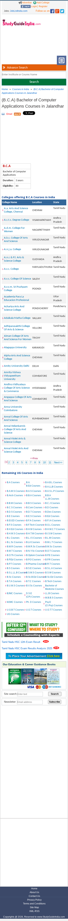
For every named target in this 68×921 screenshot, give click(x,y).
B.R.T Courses (52, 564)
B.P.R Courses (52, 559)
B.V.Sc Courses (34, 585)
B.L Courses (13, 538)
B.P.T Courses (14, 564)
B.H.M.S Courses (15, 533)
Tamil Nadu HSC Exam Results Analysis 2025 (27, 648)
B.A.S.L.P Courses (54, 491)
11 (50, 462)
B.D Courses (51, 507)
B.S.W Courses (53, 572)
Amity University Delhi (16, 366)
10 (44, 462)
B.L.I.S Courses (34, 538)
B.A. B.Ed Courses (33, 484)
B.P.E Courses (52, 555)
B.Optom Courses (34, 555)
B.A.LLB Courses (54, 486)
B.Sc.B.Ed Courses (34, 577)
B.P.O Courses (33, 559)
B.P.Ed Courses (15, 559)
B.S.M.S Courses (34, 572)
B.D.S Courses (14, 512)
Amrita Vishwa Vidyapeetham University (12, 376)
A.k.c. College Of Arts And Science (16, 239)
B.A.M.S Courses (15, 491)
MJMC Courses (15, 602)
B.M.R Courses (14, 546)
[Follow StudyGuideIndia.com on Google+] (57, 10)
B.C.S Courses (14, 507)
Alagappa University (15, 347)
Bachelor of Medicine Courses (54, 587)
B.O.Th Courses (15, 555)
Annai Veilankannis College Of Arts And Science (15, 429)
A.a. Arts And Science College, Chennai (16, 210)
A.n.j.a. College (12, 249)
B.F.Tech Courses (34, 525)
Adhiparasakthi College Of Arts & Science (17, 328)
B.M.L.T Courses (53, 542)
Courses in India (20, 89)
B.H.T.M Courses (34, 533)
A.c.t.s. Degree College (16, 220)
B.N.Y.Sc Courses (34, 551)
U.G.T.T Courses (53, 609)
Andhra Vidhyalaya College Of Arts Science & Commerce (17, 388)
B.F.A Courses (33, 520)
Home (5, 89)
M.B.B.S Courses (54, 597)
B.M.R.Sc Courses (34, 546)
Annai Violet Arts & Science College (15, 440)
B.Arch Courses (15, 495)
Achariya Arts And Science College (14, 308)
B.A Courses (13, 482)
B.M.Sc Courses (53, 546)
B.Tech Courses (53, 581)
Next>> (58, 462)
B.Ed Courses (52, 516)
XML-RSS (34, 911)
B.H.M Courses (34, 529)
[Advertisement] (14, 44)
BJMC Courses (14, 593)
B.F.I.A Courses (53, 520)
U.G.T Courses (33, 609)
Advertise (27, 2)
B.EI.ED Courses (15, 520)
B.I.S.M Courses (53, 533)
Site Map (34, 907)
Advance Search (17, 67)
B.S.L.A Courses (53, 568)
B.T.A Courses (14, 581)
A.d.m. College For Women (14, 230)
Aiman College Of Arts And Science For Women (17, 338)
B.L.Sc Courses (15, 542)
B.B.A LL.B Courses (52, 497)
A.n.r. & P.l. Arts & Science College (14, 259)
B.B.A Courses (33, 495)
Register (43, 6)
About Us (34, 892)
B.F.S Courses (14, 525)
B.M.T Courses (14, 551)
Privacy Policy (34, 900)
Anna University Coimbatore (13, 409)
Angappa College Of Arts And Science (18, 399)
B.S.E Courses (33, 568)
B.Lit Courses (33, 542)
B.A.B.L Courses (53, 482)
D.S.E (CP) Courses (33, 595)
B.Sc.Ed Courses (54, 577)
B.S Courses (13, 568)
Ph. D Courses (33, 602)
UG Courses (13, 614)
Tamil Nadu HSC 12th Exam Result (21, 642)
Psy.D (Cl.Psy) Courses (54, 604)
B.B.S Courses (33, 503)
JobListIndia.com (18, 11)
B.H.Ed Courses (15, 529)
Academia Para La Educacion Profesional (16, 298)
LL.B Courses (52, 593)
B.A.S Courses (33, 491)
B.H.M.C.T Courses (54, 529)
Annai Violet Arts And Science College (16, 450)
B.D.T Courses (33, 512)
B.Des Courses (53, 512)
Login (34, 6)
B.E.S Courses (33, 516)
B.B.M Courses (14, 503)
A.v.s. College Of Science (17, 278)
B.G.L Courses (52, 525)
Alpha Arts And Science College (17, 357)
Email (9, 114)
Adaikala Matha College (17, 318)
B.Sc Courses (14, 577)
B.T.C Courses (33, 581)
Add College (42, 2)
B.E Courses (13, 516)
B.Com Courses (34, 507)
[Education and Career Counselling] (34, 623)
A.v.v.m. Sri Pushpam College (16, 289)
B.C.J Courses (52, 503)
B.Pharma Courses (34, 564)
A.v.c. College (11, 269)
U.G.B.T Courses (15, 609)
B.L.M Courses (52, 538)
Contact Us (34, 896)
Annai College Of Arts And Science (16, 418)
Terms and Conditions (34, 903)
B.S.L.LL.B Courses (15, 572)
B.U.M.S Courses (15, 585)
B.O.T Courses (52, 551)
